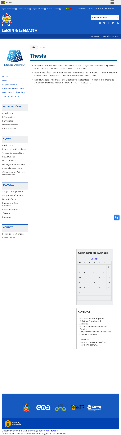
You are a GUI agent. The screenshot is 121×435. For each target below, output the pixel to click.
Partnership (7, 120)
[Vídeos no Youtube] (109, 23)
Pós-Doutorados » (10, 209)
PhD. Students (8, 156)
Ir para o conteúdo (9, 9)
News (4, 80)
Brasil (9, 2)
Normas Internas (10, 124)
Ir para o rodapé (54, 9)
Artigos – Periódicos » (12, 195)
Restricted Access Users (13, 88)
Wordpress (52, 430)
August (94, 259)
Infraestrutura (8, 117)
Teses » (6, 213)
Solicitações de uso (11, 96)
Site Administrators (111, 36)
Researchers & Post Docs (14, 149)
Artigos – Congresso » (12, 191)
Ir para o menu (25, 9)
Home (5, 76)
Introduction (7, 113)
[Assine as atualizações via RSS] (118, 23)
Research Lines (9, 128)
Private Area (94, 36)
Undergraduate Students (13, 164)
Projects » (6, 217)
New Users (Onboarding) (13, 92)
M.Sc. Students (9, 160)
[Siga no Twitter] (104, 23)
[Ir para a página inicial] (33, 47)
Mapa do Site (110, 9)
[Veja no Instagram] (113, 23)
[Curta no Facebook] (100, 23)
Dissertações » (9, 199)
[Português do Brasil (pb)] (67, 9)
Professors (7, 145)
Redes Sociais (8, 237)
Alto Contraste (96, 9)
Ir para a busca (39, 9)
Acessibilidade (81, 9)
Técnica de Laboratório (13, 153)
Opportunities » (9, 84)
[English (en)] (71, 9)
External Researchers (12, 168)
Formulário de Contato (13, 234)
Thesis (42, 47)
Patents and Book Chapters (10, 204)
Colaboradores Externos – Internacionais (14, 173)
